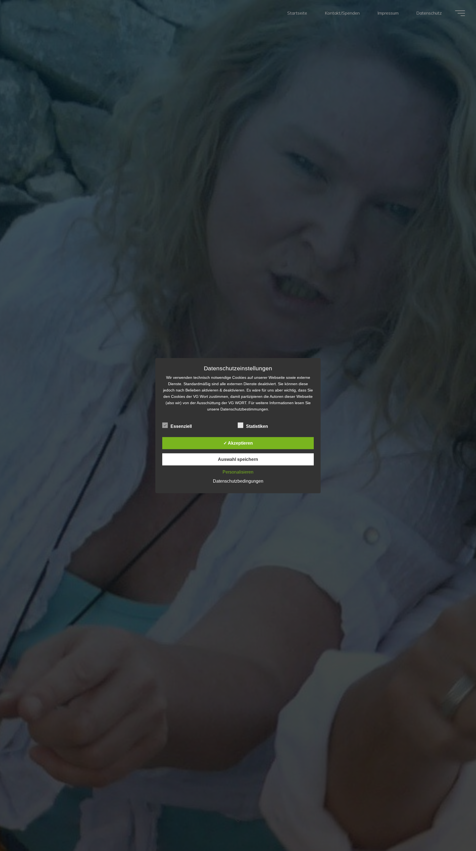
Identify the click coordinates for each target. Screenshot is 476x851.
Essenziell (181, 426)
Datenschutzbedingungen (238, 480)
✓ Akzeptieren (238, 443)
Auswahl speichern (238, 459)
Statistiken (257, 426)
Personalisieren (238, 471)
